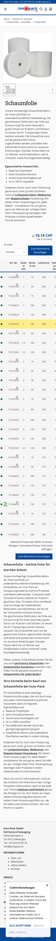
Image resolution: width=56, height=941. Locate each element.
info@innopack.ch (42, 1)
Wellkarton (44, 195)
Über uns (16, 858)
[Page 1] (10, 90)
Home (7, 19)
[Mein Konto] (46, 9)
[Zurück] (3, 90)
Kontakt (15, 869)
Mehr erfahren (17, 932)
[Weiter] (52, 90)
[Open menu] (5, 9)
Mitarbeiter (17, 861)
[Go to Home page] (28, 9)
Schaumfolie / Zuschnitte (19, 22)
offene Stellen (18, 865)
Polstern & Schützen (22, 19)
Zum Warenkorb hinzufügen (40, 250)
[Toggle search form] (41, 9)
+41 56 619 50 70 (27, 1)
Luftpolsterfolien (25, 195)
